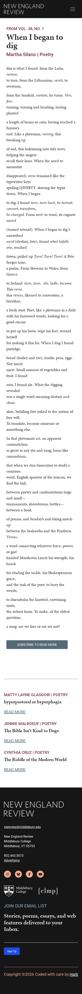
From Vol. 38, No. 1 (25, 28)
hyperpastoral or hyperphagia (33, 701)
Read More (14, 711)
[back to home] (24, 9)
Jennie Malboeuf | (23, 723)
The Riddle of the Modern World (35, 759)
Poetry (47, 54)
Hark (74, 974)
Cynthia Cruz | (19, 752)
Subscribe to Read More (37, 644)
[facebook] (29, 874)
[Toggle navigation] (72, 9)
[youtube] (40, 874)
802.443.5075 (13, 855)
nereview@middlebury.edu (22, 827)
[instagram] (7, 874)
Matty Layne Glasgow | (28, 694)
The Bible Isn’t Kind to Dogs (31, 730)
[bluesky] (18, 874)
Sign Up (11, 951)
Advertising (12, 860)
